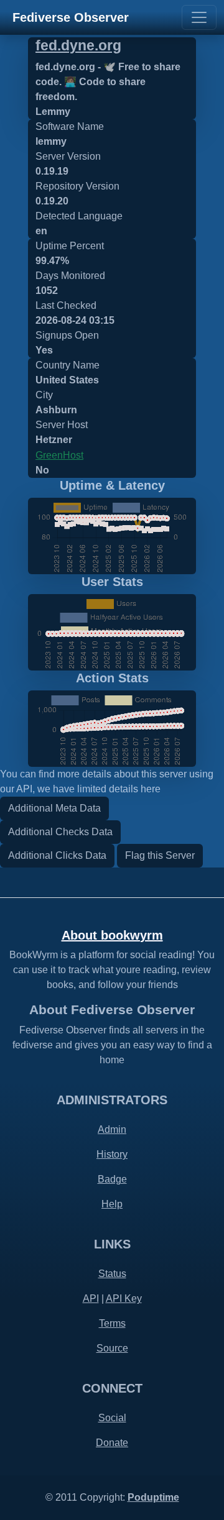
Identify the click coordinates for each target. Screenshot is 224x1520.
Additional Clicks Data (57, 855)
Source (112, 1348)
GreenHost (59, 455)
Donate (112, 1442)
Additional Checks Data (60, 831)
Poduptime (153, 1497)
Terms (112, 1323)
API (91, 1298)
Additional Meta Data (54, 808)
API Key (124, 1298)
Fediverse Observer (70, 17)
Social (112, 1417)
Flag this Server (160, 855)
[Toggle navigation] (199, 17)
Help (112, 1204)
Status (112, 1273)
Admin (112, 1129)
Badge (112, 1179)
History (112, 1154)
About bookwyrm (112, 935)
